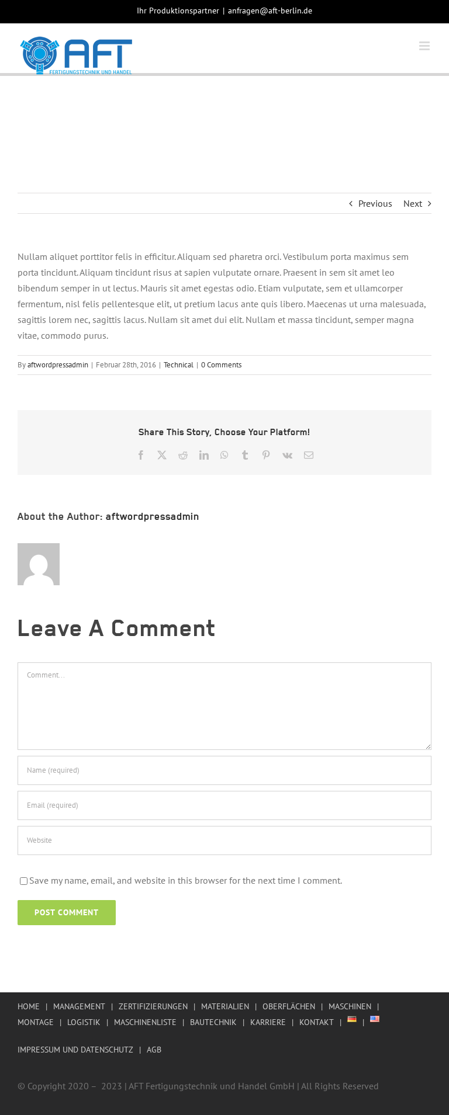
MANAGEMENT (79, 1006)
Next (412, 203)
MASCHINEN (350, 1006)
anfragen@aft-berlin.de (270, 10)
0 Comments (221, 365)
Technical (179, 365)
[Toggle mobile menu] (425, 46)
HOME (29, 1006)
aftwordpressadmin (57, 365)
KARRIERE (268, 1022)
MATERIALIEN (225, 1006)
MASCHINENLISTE (145, 1022)
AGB (154, 1049)
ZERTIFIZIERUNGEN (153, 1006)
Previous (375, 203)
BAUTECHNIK (213, 1022)
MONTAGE (36, 1022)
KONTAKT (316, 1022)
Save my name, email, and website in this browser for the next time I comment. (185, 880)
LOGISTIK (84, 1022)
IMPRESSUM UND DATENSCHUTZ (75, 1049)
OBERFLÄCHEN (289, 1006)
